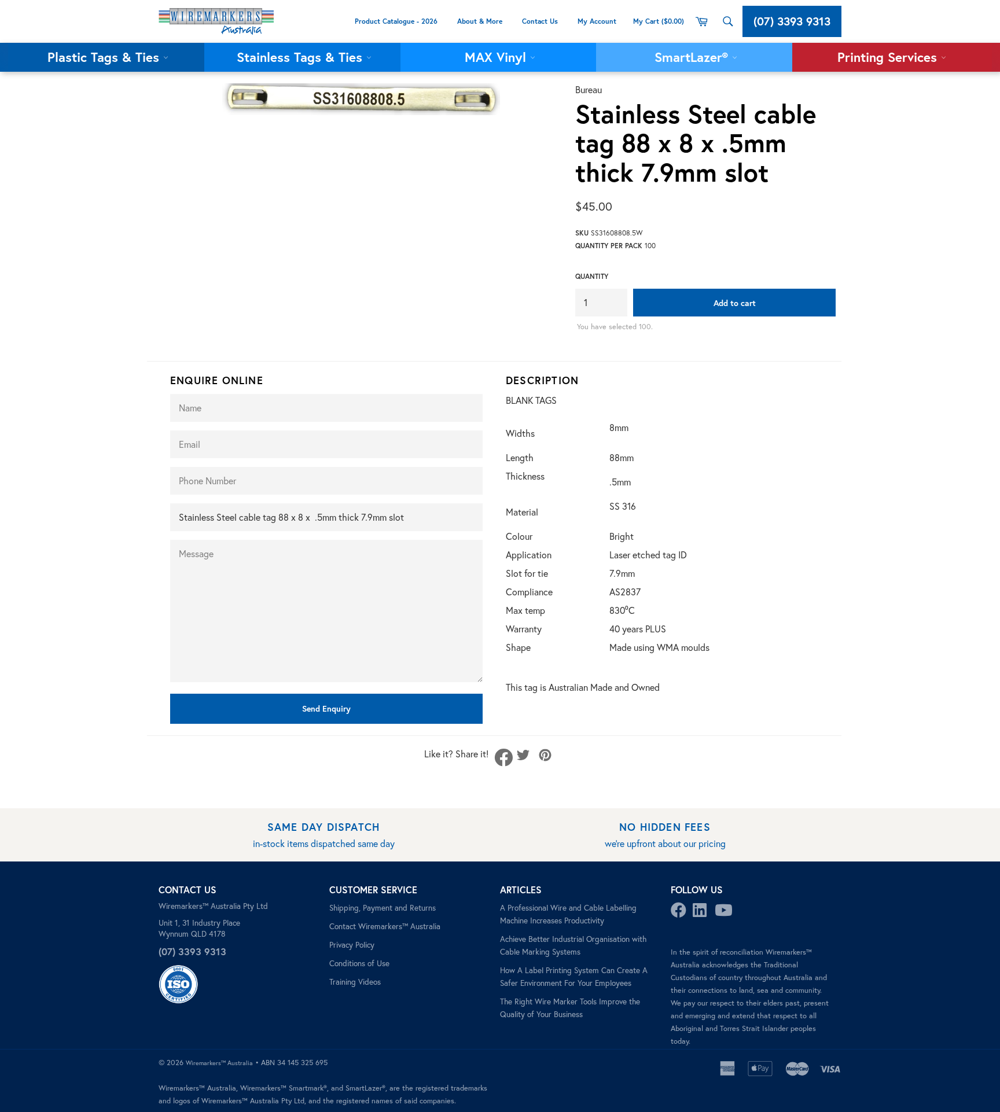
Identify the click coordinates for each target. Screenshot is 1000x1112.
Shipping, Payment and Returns (382, 908)
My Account (598, 21)
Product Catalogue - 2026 (396, 21)
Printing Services (889, 57)
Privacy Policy (351, 945)
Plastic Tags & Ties (105, 57)
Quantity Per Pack (608, 245)
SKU (582, 233)
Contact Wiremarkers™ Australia (384, 926)
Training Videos (355, 982)
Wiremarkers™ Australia (219, 1063)
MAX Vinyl (497, 57)
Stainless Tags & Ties (301, 57)
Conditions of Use (359, 963)
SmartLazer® (693, 57)
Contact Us (540, 21)
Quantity (591, 276)
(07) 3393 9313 (791, 21)
